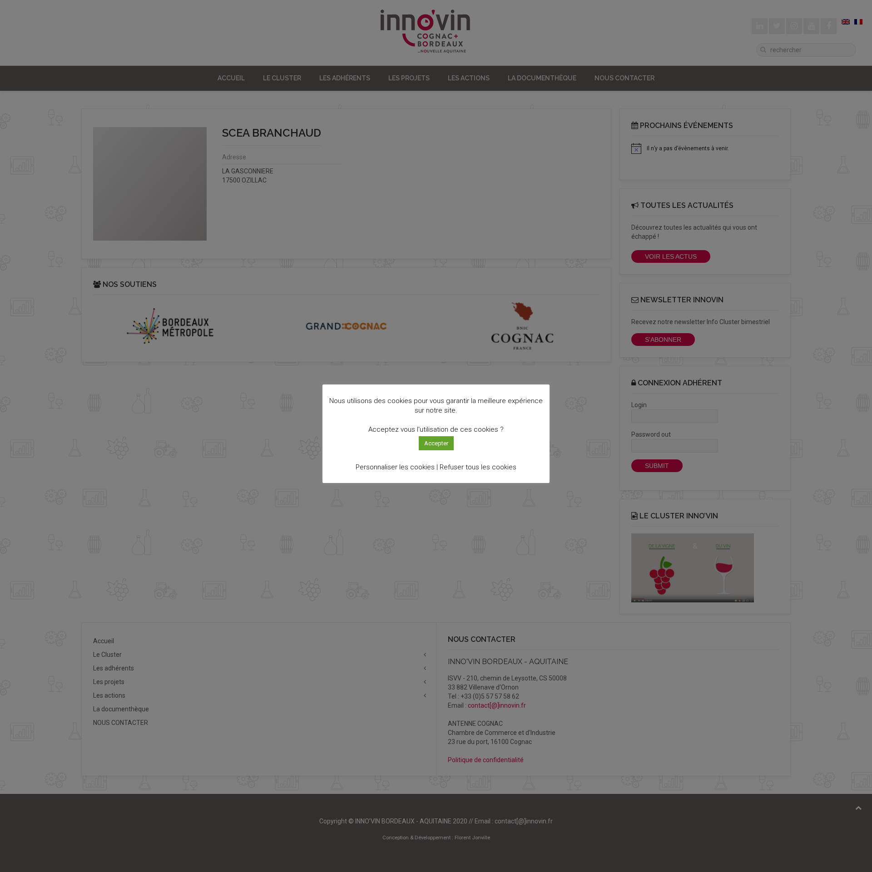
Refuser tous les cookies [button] (478, 467)
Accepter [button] (436, 443)
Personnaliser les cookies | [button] (397, 467)
